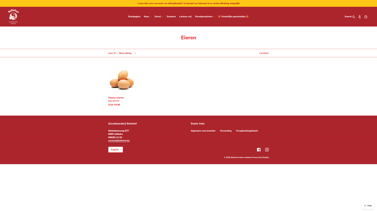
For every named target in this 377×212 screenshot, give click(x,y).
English (115, 149)
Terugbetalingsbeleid (247, 130)
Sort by (112, 53)
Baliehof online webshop (241, 157)
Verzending (226, 130)
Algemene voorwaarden (203, 130)
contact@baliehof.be (119, 140)
